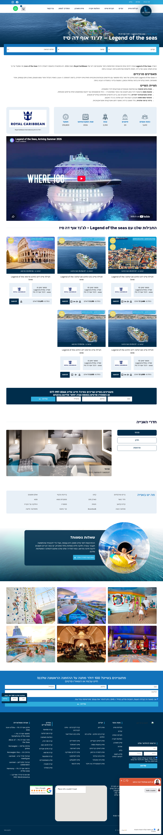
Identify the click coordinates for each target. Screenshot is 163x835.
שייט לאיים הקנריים (97, 741)
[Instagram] (12, 2)
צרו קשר (50, 9)
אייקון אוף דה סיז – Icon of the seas (18, 729)
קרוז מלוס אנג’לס (45, 749)
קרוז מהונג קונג (46, 745)
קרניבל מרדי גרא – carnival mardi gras (19, 757)
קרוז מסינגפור (47, 756)
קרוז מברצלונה (46, 733)
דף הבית (147, 2)
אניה (148, 34)
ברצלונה (124, 271)
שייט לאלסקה (74, 756)
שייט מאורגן (79, 9)
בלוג (130, 2)
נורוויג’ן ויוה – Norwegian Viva (18, 752)
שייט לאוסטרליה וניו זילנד (95, 764)
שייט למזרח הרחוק (97, 752)
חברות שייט (109, 9)
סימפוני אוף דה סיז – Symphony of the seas (21, 735)
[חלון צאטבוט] (140, 806)
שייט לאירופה (75, 748)
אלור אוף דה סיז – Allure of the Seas (19, 741)
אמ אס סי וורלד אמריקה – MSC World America (20, 776)
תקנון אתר (7, 830)
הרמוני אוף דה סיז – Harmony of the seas (18, 770)
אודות (138, 2)
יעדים (121, 9)
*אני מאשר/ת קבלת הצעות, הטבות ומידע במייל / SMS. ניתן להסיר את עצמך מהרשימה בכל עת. (143, 759)
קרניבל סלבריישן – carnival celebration (19, 764)
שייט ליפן (101, 727)
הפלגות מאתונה (46, 737)
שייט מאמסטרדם (46, 760)
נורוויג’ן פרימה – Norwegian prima (19, 747)
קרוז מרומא (48, 752)
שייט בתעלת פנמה (98, 745)
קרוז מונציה (48, 764)
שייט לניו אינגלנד (98, 760)
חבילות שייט (133, 9)
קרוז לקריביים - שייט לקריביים (72, 729)
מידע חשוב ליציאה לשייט (117, 756)
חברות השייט (117, 735)
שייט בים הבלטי (99, 756)
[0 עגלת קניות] (23, 9)
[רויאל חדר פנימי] (59, 453)
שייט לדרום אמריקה (72, 752)
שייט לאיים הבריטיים (97, 748)
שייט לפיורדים (75, 741)
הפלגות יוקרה (94, 9)
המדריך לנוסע (64, 9)
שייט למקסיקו (75, 760)
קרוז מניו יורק (47, 741)
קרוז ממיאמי (47, 730)
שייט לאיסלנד (75, 745)
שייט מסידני (48, 768)
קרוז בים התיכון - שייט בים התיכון (144, 239)
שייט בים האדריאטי (73, 734)
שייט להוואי (76, 764)
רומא (22, 271)
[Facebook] (17, 2)
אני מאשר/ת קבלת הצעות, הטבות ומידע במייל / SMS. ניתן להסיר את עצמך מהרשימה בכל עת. (115, 699)
